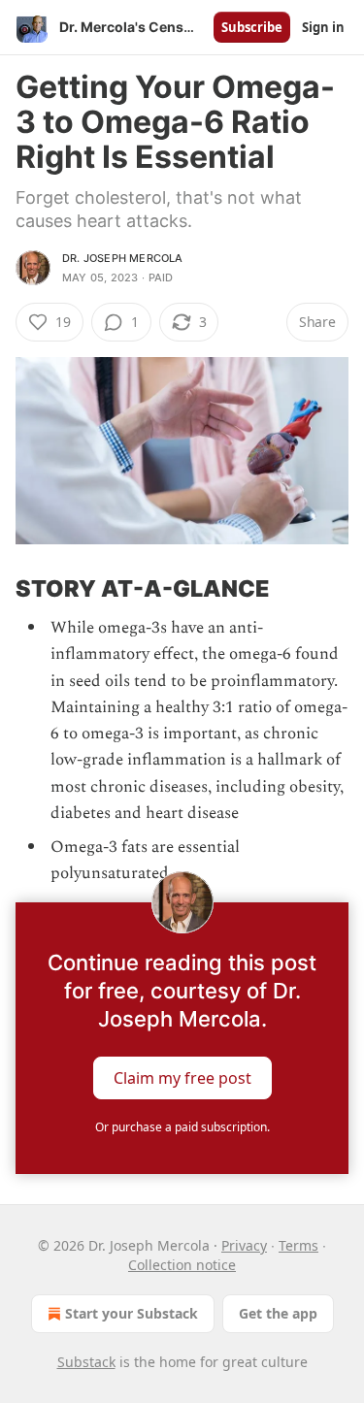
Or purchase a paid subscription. (182, 1127)
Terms (298, 1245)
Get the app (278, 1313)
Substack (86, 1362)
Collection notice (182, 1265)
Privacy (244, 1245)
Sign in (323, 27)
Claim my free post (182, 1078)
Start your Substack (131, 1313)
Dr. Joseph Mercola (122, 258)
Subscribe (251, 27)
